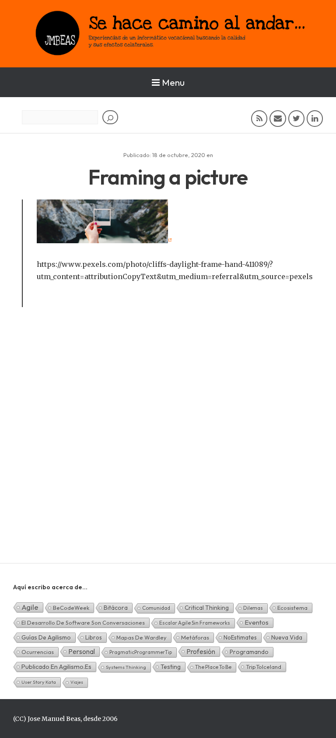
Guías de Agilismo (46, 637)
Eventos (257, 622)
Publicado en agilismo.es (56, 667)
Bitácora (116, 608)
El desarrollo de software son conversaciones (83, 622)
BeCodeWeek (71, 607)
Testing (171, 667)
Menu (173, 82)
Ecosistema (292, 607)
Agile (29, 607)
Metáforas (195, 637)
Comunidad (156, 608)
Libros (93, 637)
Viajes (76, 682)
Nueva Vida (286, 637)
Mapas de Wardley (141, 637)
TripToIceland (263, 666)
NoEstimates (240, 637)
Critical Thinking (207, 608)
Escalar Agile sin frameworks (194, 622)
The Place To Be (213, 667)
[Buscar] (110, 117)
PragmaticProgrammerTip (140, 652)
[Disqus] (168, 450)
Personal (81, 651)
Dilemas (253, 608)
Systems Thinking (126, 667)
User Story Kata (38, 682)
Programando (249, 652)
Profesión (200, 651)
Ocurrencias (37, 651)
